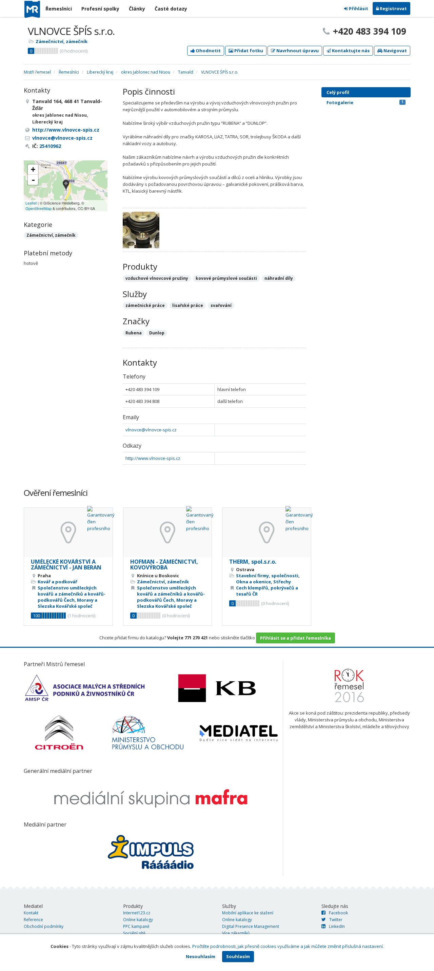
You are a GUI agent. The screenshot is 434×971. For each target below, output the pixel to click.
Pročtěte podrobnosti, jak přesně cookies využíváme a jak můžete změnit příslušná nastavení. (288, 946)
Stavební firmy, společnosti (267, 575)
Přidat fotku (248, 50)
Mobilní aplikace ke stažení (247, 913)
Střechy (282, 582)
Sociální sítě (134, 933)
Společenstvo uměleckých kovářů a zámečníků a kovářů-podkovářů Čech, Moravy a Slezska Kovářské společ (71, 597)
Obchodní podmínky (43, 926)
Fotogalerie (365, 102)
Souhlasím (238, 956)
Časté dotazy (171, 8)
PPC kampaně (136, 926)
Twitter (335, 920)
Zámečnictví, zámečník (61, 41)
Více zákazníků (236, 933)
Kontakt (31, 913)
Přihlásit (358, 8)
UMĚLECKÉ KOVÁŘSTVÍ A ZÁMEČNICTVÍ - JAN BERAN (66, 564)
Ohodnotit (208, 50)
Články (137, 8)
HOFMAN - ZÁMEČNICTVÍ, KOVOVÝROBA (164, 564)
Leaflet (31, 203)
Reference (33, 920)
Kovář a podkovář (57, 582)
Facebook (338, 913)
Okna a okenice (253, 582)
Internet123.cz (136, 913)
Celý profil (338, 92)
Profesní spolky (100, 8)
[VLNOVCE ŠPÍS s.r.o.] (66, 185)
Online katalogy (138, 920)
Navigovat (394, 50)
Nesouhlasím (200, 956)
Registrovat (393, 8)
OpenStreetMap (38, 208)
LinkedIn (337, 926)
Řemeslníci (58, 8)
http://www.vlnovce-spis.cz (152, 458)
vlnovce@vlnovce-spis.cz (151, 430)
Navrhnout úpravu (297, 50)
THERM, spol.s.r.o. (252, 561)
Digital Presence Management (250, 926)
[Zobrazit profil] (68, 532)
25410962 (50, 146)
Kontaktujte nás (350, 50)
